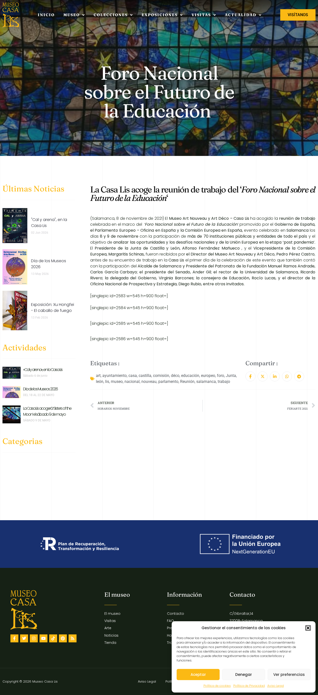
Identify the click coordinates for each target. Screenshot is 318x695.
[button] (308, 627)
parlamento (168, 381)
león (99, 381)
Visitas (201, 14)
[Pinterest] (63, 638)
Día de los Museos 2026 (40, 389)
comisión (161, 375)
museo (117, 381)
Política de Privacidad (249, 686)
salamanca (206, 381)
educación (190, 375)
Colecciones (111, 14)
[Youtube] (43, 638)
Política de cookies (217, 686)
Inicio (46, 14)
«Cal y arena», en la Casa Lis (42, 369)
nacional (132, 381)
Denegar (243, 674)
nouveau (149, 381)
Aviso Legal (275, 686)
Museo (71, 14)
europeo (208, 375)
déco (175, 375)
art (98, 375)
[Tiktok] (53, 638)
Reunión (187, 381)
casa (132, 375)
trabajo (224, 381)
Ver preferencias (289, 674)
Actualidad (240, 14)
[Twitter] (24, 638)
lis (107, 381)
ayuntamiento (114, 375)
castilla (145, 375)
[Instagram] (34, 638)
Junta (231, 375)
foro (220, 375)
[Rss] (73, 638)
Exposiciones (160, 14)
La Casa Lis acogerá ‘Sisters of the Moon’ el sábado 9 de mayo (47, 411)
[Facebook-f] (14, 638)
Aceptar (198, 674)
